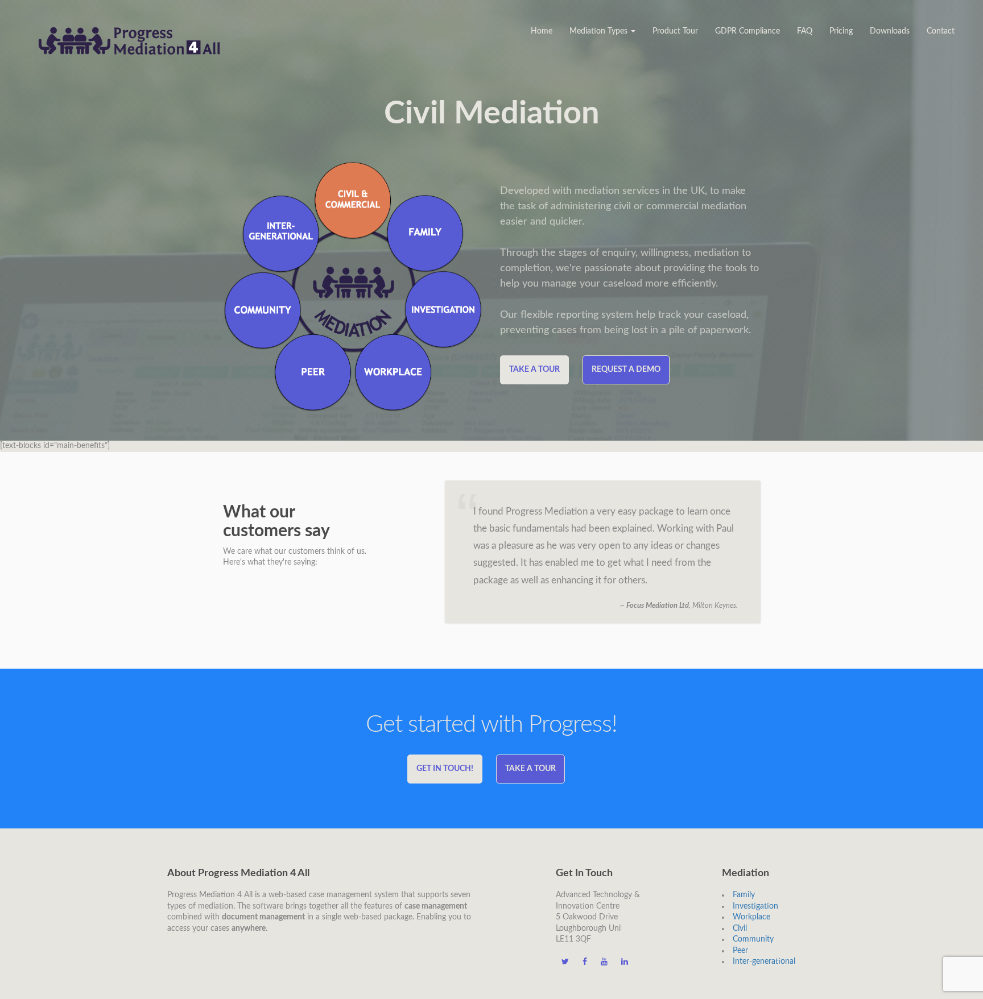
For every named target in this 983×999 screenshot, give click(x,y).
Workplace (751, 917)
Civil (740, 928)
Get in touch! (444, 769)
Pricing (841, 31)
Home (541, 31)
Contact (941, 31)
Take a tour (534, 370)
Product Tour (675, 31)
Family (744, 895)
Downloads (890, 31)
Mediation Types (599, 31)
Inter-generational (764, 961)
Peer (740, 951)
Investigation (755, 906)
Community (753, 939)
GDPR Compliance (747, 31)
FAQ (804, 31)
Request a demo (626, 370)
